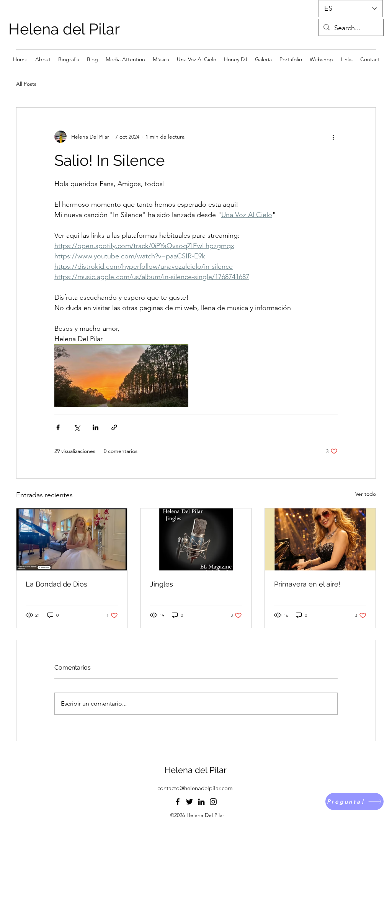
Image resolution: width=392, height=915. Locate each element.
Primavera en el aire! (307, 584)
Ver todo (365, 493)
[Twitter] (189, 801)
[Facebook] (177, 801)
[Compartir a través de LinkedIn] (95, 427)
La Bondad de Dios (56, 584)
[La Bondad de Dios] (71, 539)
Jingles (161, 584)
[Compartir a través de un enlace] (114, 427)
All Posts (26, 83)
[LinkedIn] (201, 801)
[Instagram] (213, 801)
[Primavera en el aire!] (320, 539)
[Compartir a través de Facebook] (58, 427)
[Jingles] (196, 539)
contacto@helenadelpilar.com (195, 788)
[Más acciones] (333, 136)
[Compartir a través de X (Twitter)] (76, 427)
